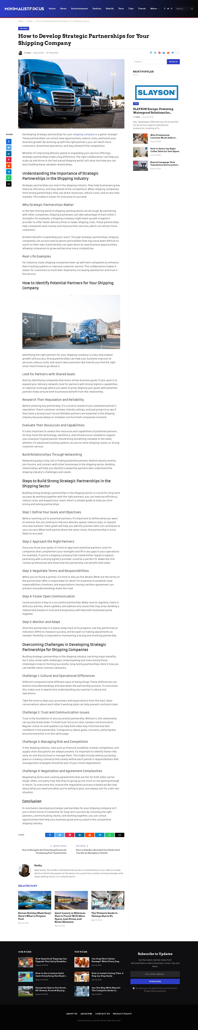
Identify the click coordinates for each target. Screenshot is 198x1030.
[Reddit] (8, 166)
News (63, 8)
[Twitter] (8, 147)
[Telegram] (8, 172)
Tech (121, 8)
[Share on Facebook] (151, 53)
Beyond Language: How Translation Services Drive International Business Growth (164, 163)
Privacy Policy (150, 991)
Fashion (97, 8)
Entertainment (79, 8)
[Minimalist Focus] (24, 8)
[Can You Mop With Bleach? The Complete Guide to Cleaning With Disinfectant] (81, 991)
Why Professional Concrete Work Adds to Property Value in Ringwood (163, 136)
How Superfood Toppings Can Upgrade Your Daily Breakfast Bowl (51, 960)
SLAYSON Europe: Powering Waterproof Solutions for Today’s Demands (153, 111)
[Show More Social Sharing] (178, 53)
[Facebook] (8, 141)
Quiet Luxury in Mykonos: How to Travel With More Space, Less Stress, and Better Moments (70, 917)
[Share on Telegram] (172, 53)
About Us (71, 1014)
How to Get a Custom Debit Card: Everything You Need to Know (51, 974)
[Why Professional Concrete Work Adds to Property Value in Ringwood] (140, 138)
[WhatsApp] (8, 178)
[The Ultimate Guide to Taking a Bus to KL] (107, 900)
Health (110, 8)
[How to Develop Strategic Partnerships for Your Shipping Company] (71, 93)
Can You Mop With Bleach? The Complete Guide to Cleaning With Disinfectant (106, 989)
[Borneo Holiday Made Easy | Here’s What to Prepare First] (34, 900)
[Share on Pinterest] (159, 53)
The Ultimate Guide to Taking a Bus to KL (104, 914)
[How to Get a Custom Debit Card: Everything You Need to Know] (25, 977)
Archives (86, 1014)
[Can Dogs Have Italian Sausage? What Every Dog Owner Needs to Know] (81, 962)
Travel (142, 8)
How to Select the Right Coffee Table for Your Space (164, 150)
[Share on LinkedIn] (164, 53)
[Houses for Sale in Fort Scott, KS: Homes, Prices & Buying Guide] (25, 991)
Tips (130, 8)
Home (52, 8)
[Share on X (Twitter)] (155, 53)
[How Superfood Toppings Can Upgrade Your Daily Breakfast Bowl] (25, 962)
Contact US (102, 1014)
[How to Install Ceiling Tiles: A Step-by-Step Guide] (81, 977)
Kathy (28, 53)
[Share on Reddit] (168, 53)
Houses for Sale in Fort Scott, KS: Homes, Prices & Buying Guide (50, 989)
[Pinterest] (8, 160)
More (153, 8)
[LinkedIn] (8, 153)
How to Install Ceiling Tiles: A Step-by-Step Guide (108, 974)
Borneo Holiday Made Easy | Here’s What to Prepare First (34, 916)
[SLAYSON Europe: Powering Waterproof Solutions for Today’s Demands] (156, 92)
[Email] (8, 184)
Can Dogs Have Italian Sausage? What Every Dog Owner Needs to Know (105, 960)
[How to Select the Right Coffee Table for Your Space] (140, 152)
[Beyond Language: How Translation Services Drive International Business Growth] (140, 166)
